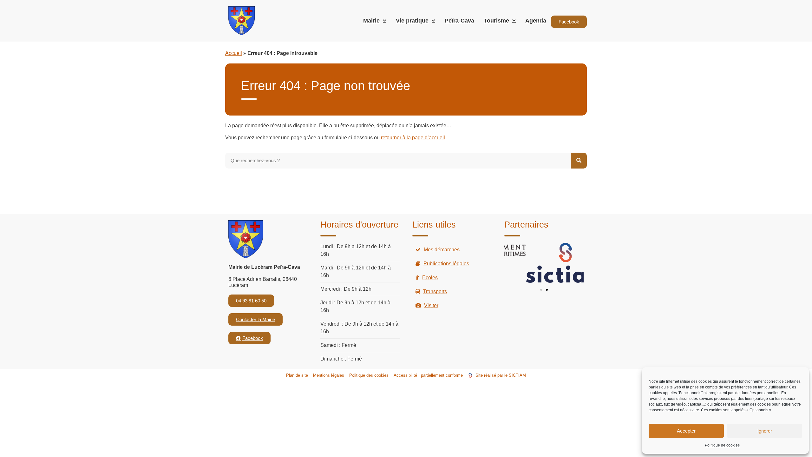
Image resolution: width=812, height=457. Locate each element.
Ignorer (764, 431)
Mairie (371, 20)
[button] (541, 290)
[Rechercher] (579, 161)
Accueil (233, 53)
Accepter (686, 431)
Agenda (535, 20)
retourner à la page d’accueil (413, 137)
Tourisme (496, 20)
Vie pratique (412, 20)
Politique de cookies (722, 445)
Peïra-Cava (459, 20)
